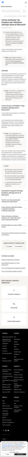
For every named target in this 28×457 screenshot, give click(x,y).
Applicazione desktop (7, 336)
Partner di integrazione (8, 422)
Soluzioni (4, 348)
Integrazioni (5, 343)
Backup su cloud (6, 384)
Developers (5, 411)
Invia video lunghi (6, 374)
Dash (15, 346)
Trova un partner (6, 425)
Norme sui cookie (18, 377)
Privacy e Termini (18, 374)
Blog (3, 400)
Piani (15, 356)
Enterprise (16, 344)
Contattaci (16, 372)
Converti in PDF (6, 392)
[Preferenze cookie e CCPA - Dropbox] (14, 448)
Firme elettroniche (7, 389)
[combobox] (14, 11)
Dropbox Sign (17, 351)
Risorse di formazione (19, 392)
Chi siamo (16, 400)
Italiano (4, 439)
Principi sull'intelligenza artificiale (18, 385)
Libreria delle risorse (7, 408)
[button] (3, 11)
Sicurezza (4, 351)
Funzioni (4, 346)
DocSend (16, 349)
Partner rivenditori (6, 420)
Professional (17, 339)
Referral (4, 417)
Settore (16, 341)
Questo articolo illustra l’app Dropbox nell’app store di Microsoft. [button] (11, 50)
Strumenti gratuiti (6, 360)
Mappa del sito (17, 389)
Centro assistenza (6, 6)
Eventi (3, 403)
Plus (15, 336)
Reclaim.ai (16, 354)
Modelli (4, 358)
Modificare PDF (6, 387)
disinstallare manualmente (16, 137)
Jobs (15, 403)
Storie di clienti (6, 405)
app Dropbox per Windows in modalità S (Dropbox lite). (14, 62)
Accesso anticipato (7, 353)
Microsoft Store (7, 115)
